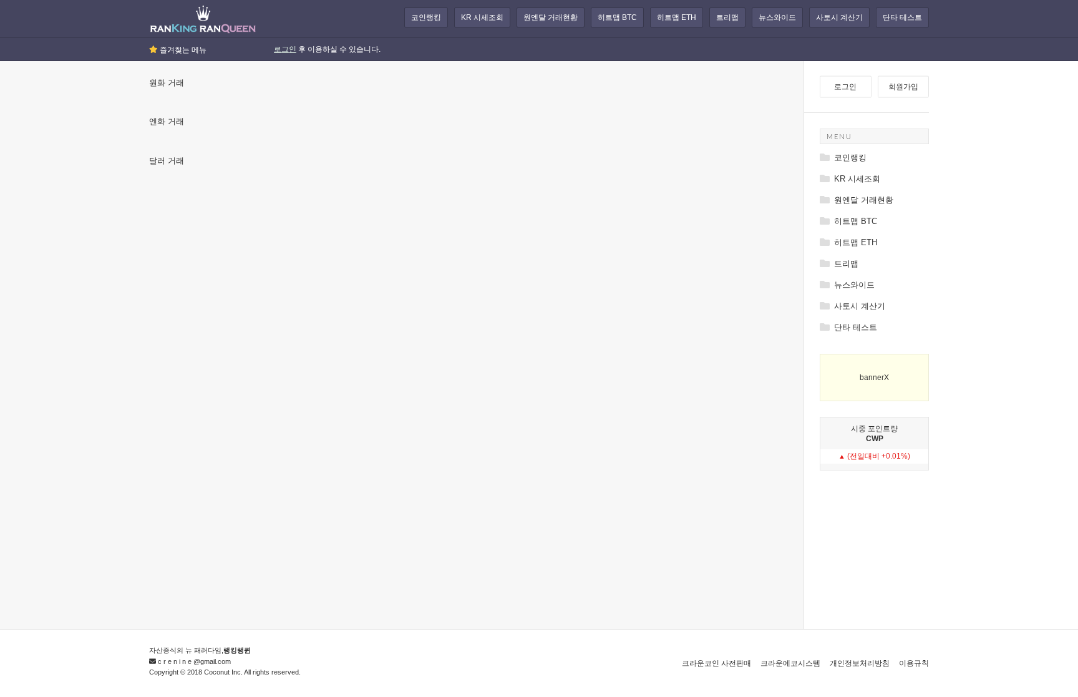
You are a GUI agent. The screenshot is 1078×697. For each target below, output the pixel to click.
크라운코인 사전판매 (716, 663)
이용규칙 (914, 663)
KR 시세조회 (482, 17)
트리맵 (727, 17)
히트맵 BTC (617, 17)
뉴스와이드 (777, 17)
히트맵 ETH (676, 17)
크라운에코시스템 (790, 663)
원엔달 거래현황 (550, 17)
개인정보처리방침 (860, 663)
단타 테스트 (902, 17)
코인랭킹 (426, 17)
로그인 (285, 49)
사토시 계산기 (839, 17)
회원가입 (903, 86)
